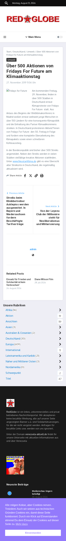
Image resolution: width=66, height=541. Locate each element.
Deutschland (19, 51)
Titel (8, 378)
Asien (9, 327)
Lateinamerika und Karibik (20, 355)
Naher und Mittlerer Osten (21, 361)
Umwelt (30, 51)
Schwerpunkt (13, 372)
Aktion (9, 315)
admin (33, 249)
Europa (10, 344)
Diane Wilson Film (44, 279)
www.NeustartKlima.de (24, 161)
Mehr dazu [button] (22, 524)
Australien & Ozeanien (18, 332)
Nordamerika (13, 367)
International (13, 350)
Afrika (9, 310)
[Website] (33, 255)
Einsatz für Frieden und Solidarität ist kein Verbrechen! (18, 282)
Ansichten (11, 321)
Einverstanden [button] (33, 532)
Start (8, 51)
